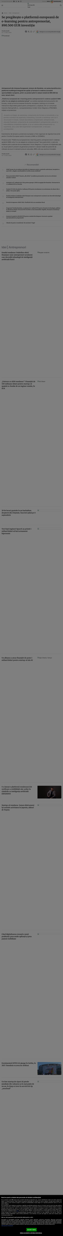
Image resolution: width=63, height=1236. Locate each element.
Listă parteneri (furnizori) (7, 1225)
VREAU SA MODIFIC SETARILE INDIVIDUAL (31, 1233)
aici (17, 1210)
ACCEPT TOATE (31, 1229)
